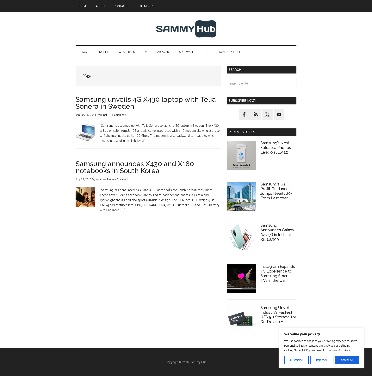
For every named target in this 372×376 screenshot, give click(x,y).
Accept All (347, 359)
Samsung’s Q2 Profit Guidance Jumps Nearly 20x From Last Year (276, 191)
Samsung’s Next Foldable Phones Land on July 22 (275, 148)
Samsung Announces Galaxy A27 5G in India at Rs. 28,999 (277, 232)
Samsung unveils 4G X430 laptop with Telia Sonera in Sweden (146, 102)
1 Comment (119, 114)
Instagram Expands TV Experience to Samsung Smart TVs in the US (277, 273)
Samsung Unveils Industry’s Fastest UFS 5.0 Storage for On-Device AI (278, 314)
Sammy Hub (186, 29)
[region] (321, 348)
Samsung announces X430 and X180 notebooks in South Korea (135, 167)
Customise (296, 359)
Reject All (322, 359)
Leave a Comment (117, 179)
